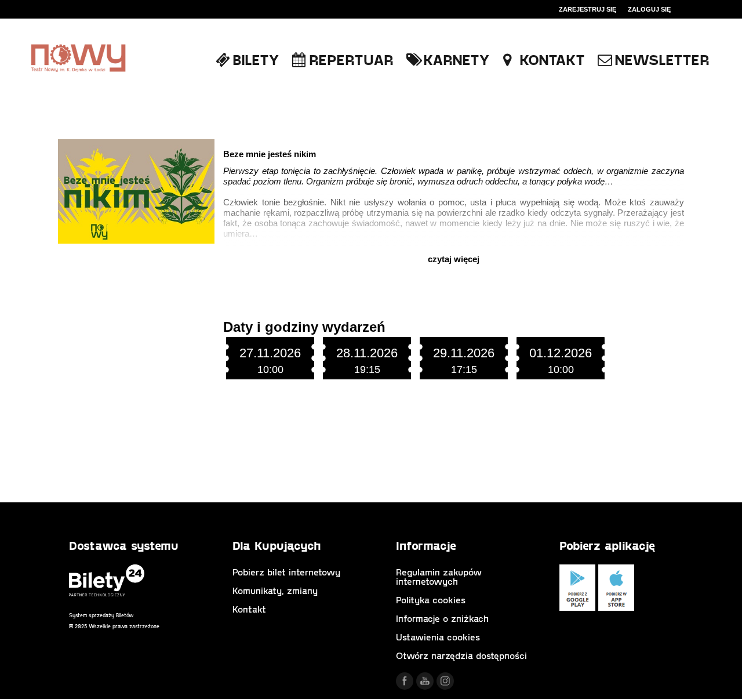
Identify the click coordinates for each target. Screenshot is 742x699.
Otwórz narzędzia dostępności (461, 655)
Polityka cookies (430, 599)
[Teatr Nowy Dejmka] (78, 58)
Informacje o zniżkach (442, 618)
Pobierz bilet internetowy (286, 571)
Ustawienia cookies (438, 636)
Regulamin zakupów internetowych (439, 576)
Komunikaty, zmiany (275, 590)
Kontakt (249, 608)
